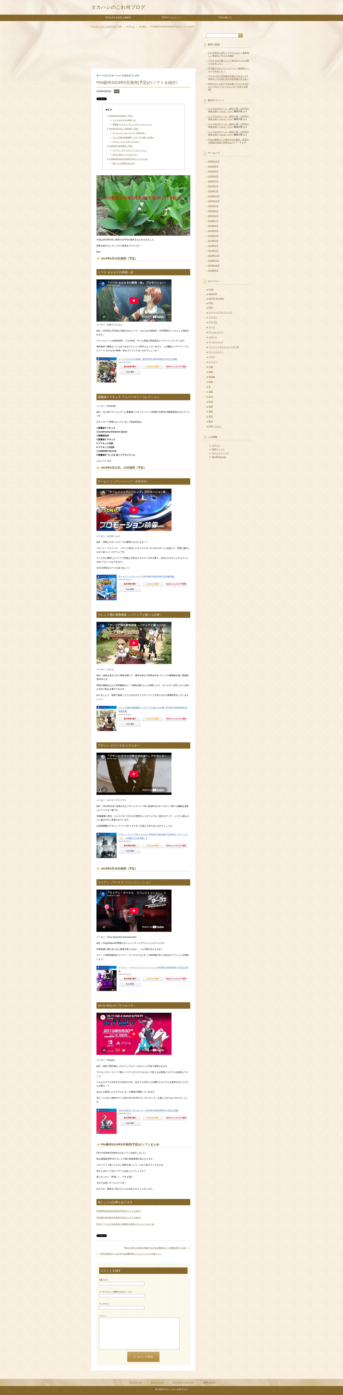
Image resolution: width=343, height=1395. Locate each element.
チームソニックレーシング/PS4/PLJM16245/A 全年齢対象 (146, 576)
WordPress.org (219, 457)
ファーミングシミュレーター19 (224, 347)
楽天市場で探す (130, 367)
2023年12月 (214, 196)
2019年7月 (213, 221)
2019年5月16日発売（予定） (121, 116)
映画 (211, 382)
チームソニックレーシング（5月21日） (129, 133)
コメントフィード (220, 453)
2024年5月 (213, 171)
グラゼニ (213, 317)
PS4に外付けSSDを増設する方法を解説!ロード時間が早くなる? (155, 1248)
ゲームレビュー (216, 332)
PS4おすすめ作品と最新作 (118, 17)
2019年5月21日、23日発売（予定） (124, 129)
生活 (211, 397)
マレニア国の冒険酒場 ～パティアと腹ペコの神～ (133, 137)
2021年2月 (213, 216)
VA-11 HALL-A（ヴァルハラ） (125, 155)
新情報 (212, 377)
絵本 (211, 402)
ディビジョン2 (216, 342)
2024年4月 (213, 176)
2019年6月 (213, 226)
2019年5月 (213, 231)
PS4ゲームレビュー (171, 17)
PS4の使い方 (225, 17)
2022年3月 (213, 206)
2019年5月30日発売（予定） (121, 146)
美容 (211, 406)
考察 (211, 411)
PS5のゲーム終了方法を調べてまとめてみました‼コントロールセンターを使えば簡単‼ (228, 87)
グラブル (213, 322)
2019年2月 (213, 246)
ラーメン (213, 362)
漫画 (211, 392)
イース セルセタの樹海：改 (124, 120)
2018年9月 (213, 270)
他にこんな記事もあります (124, 163)
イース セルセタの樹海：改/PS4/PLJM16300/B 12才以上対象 (147, 359)
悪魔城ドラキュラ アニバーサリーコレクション (132, 124)
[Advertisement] (143, 50)
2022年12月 (214, 201)
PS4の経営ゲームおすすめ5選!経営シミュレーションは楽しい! (130, 1254)
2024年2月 (213, 186)
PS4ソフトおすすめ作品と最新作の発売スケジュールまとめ (125, 1224)
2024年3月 (213, 181)
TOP (107, 26)
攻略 (211, 372)
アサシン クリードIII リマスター (126, 142)
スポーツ (213, 337)
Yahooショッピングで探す (176, 367)
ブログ (212, 357)
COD (211, 289)
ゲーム (212, 327)
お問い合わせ (209, 1382)
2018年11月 (213, 261)
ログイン (216, 445)
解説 (211, 421)
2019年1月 (213, 251)
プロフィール (135, 1382)
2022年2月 (213, 211)
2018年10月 (214, 266)
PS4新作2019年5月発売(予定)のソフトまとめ (128, 159)
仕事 (211, 367)
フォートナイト (216, 352)
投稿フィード (218, 449)
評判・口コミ (215, 426)
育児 (211, 416)
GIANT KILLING (216, 298)
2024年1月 (213, 191)
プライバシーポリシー (183, 1382)
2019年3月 (213, 241)
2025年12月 (214, 161)
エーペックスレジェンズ (220, 312)
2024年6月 (213, 166)
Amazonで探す (153, 367)
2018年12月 (214, 256)
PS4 (116, 91)
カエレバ (128, 362)
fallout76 (213, 294)
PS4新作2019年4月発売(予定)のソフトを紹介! (118, 1211)
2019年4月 (213, 236)
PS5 (211, 308)
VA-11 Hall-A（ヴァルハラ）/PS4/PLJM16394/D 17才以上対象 (148, 1110)
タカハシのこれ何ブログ (118, 7)
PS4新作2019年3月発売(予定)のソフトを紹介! (118, 1218)
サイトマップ (157, 1382)
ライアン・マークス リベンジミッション (130, 150)
